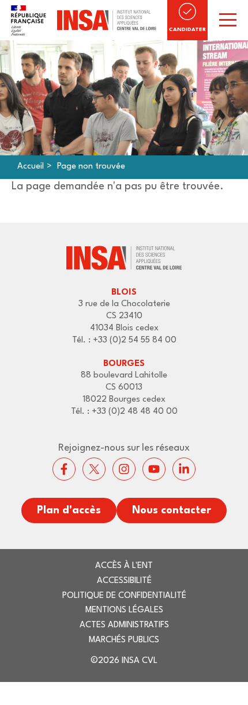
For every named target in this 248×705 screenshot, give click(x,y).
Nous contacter (171, 510)
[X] (94, 469)
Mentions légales (124, 610)
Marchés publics (124, 640)
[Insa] (83, 20)
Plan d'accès (69, 510)
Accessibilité (124, 581)
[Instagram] (124, 469)
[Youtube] (154, 469)
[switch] (227, 20)
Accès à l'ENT (124, 566)
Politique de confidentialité (124, 596)
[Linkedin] (184, 469)
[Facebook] (64, 469)
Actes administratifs (124, 625)
